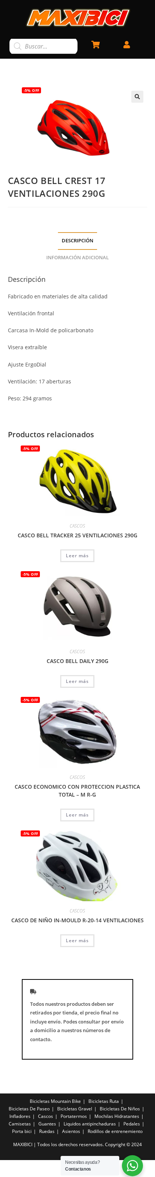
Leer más (77, 555)
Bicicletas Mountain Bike (55, 1101)
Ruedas (47, 1131)
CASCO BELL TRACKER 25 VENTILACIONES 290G (77, 535)
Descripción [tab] (77, 240)
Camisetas (20, 1124)
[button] (137, 97)
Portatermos (74, 1116)
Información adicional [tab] (77, 257)
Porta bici (22, 1131)
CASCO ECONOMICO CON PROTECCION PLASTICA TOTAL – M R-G (77, 790)
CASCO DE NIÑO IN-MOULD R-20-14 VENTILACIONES (77, 920)
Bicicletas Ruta (103, 1101)
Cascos (45, 1116)
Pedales (131, 1124)
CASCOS (77, 526)
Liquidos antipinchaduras (90, 1124)
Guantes (47, 1124)
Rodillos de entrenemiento (115, 1131)
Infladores (19, 1116)
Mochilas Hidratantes (116, 1116)
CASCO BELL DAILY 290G (77, 661)
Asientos (71, 1131)
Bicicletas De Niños (120, 1109)
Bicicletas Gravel (74, 1109)
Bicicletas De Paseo (29, 1109)
